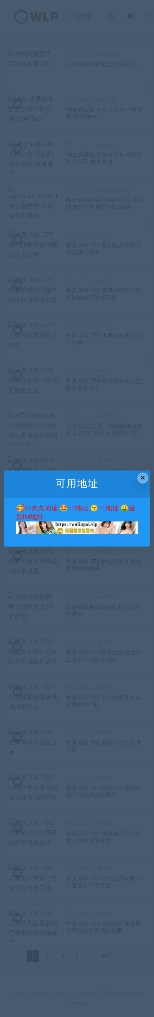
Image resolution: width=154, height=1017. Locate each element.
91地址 (108, 508)
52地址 (78, 508)
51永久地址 (41, 508)
